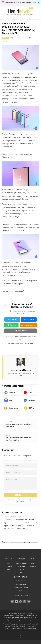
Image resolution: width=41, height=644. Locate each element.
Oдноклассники (28, 325)
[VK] (28, 601)
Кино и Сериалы (21, 563)
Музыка (21, 569)
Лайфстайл (32, 566)
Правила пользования (20, 587)
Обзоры (9, 566)
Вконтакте (30, 319)
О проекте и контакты (20, 584)
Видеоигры (21, 566)
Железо (9, 569)
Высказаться (21, 495)
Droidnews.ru (20, 577)
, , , (20, 542)
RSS (20, 590)
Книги (21, 572)
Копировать (22, 331)
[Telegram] (12, 601)
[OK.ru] (24, 601)
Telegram (34, 2)
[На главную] (20, 10)
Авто (32, 563)
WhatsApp (13, 325)
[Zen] (16, 601)
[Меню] (3, 2)
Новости (5, 37)
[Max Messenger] (20, 601)
